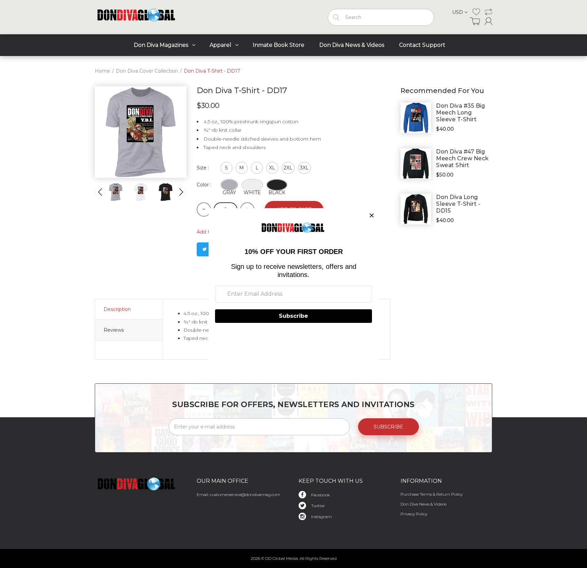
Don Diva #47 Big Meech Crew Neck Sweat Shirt (462, 158)
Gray (229, 190)
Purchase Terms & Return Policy (432, 494)
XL (272, 168)
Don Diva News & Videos (423, 504)
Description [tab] (117, 309)
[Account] (488, 21)
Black (276, 190)
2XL (288, 168)
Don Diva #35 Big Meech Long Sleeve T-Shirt (460, 113)
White (252, 190)
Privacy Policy (414, 513)
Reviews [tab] (114, 330)
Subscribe (388, 427)
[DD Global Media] (137, 15)
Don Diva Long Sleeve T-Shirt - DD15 (458, 204)
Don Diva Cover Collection (147, 71)
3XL (304, 168)
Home (102, 71)
